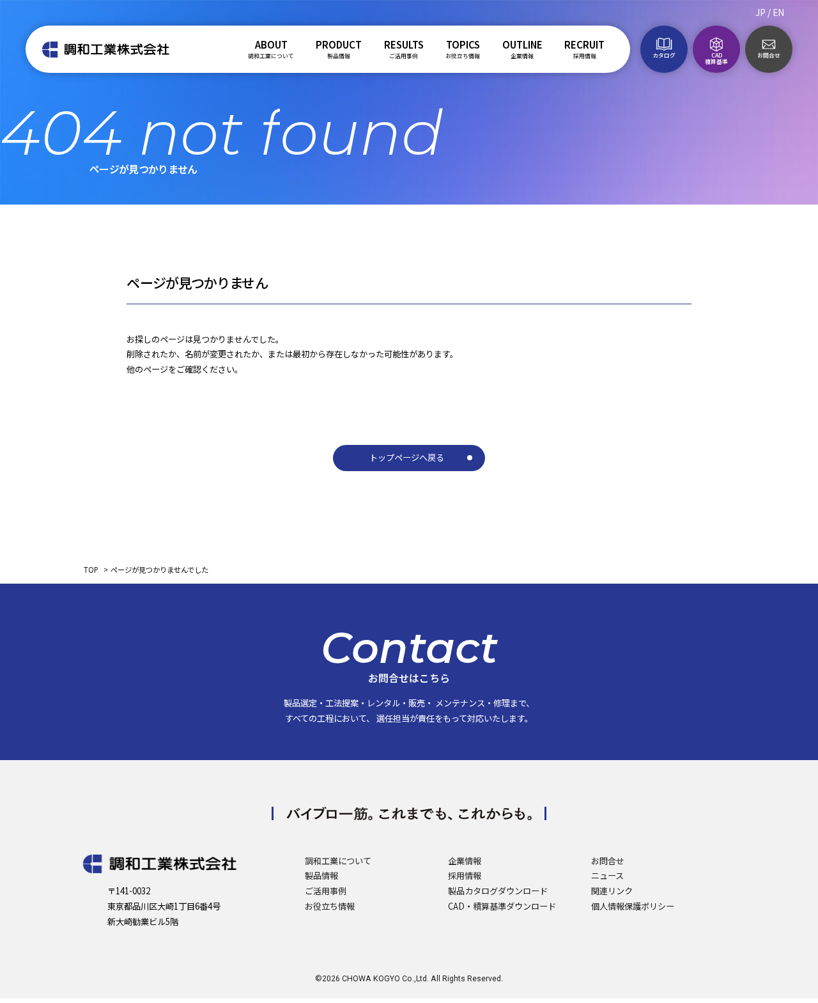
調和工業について (338, 861)
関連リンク (612, 891)
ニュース (607, 875)
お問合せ (607, 861)
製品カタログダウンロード (498, 891)
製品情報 (321, 875)
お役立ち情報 (330, 906)
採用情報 (464, 875)
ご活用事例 (325, 891)
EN (778, 12)
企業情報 (464, 861)
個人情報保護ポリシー (632, 906)
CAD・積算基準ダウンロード (502, 906)
